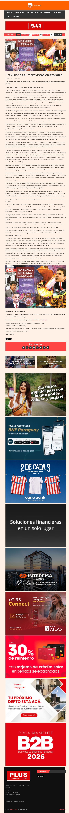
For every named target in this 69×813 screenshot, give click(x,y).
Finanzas (30, 12)
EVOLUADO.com (19, 801)
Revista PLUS (13, 809)
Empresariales (19, 12)
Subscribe (63, 809)
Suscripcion (15, 16)
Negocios (47, 12)
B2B (8, 16)
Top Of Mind (57, 12)
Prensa (8, 78)
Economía (38, 12)
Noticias (9, 12)
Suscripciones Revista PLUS (39, 320)
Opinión (9, 39)
